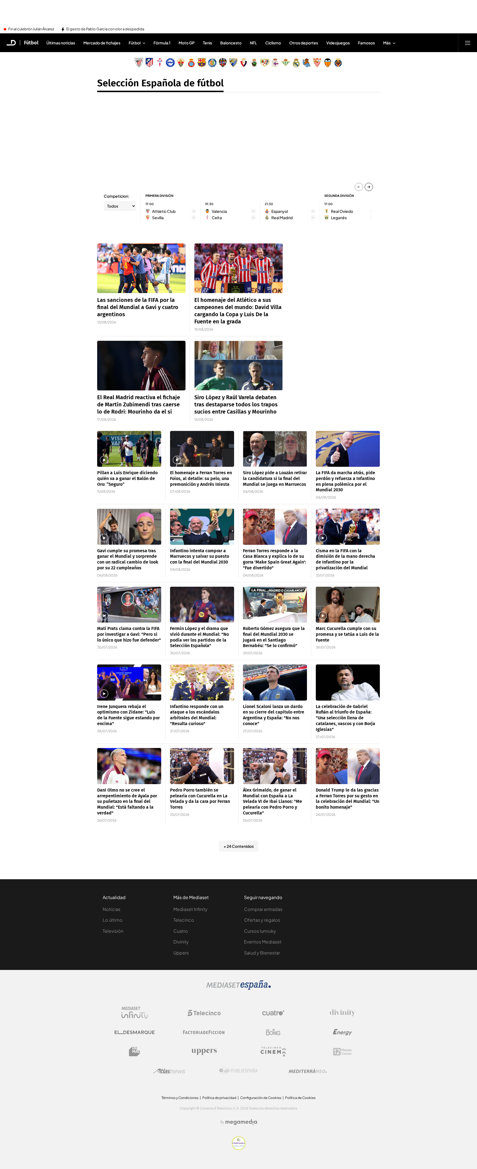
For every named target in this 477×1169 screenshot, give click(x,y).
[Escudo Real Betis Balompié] (285, 62)
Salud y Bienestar (262, 953)
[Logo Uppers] (204, 1051)
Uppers (181, 953)
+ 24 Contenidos (239, 846)
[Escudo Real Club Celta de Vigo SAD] (160, 62)
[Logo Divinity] (342, 1013)
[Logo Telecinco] (204, 1013)
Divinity (181, 942)
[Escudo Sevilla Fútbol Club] (317, 62)
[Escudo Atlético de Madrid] (149, 62)
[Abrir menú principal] (467, 42)
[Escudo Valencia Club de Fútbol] (327, 62)
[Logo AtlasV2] (169, 1071)
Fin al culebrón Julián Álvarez (31, 29)
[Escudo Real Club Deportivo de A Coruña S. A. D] (275, 62)
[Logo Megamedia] (241, 1122)
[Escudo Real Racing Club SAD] (254, 62)
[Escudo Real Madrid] (296, 62)
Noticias (111, 909)
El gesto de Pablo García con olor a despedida (105, 29)
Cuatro (180, 931)
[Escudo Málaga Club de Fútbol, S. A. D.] (233, 62)
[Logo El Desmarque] (135, 1032)
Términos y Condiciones (179, 1098)
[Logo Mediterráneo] (307, 1071)
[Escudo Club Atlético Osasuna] (243, 62)
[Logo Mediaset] (238, 988)
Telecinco (183, 920)
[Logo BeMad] (135, 1051)
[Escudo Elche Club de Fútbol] (181, 62)
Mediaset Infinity (190, 909)
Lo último (113, 920)
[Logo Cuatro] (273, 1013)
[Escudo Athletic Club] (139, 62)
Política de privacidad (219, 1098)
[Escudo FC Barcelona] (201, 62)
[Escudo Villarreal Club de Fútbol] (338, 62)
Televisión (113, 931)
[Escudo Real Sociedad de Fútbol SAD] (306, 62)
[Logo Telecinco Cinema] (273, 1052)
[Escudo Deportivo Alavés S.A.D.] (170, 62)
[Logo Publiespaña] (238, 1071)
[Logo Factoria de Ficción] (204, 1032)
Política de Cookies (300, 1098)
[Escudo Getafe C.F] (212, 62)
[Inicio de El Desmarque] (11, 42)
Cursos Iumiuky (260, 931)
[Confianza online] (238, 1148)
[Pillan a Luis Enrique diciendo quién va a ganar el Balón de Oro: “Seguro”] (129, 449)
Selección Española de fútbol (160, 83)
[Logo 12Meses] (342, 1051)
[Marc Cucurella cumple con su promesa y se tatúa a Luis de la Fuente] (348, 605)
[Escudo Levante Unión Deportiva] (222, 62)
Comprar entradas (263, 909)
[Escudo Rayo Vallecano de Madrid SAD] (264, 62)
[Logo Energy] (342, 1032)
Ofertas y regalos (262, 920)
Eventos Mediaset (263, 942)
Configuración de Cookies (260, 1098)
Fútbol (31, 42)
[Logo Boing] (273, 1032)
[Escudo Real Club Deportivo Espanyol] (191, 62)
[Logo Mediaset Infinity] (134, 1013)
